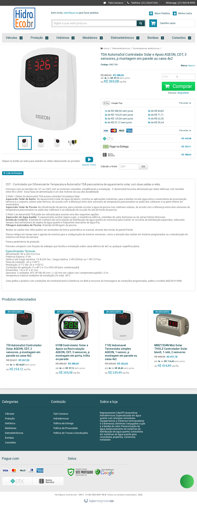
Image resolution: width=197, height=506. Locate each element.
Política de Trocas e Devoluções (70, 433)
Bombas (9, 437)
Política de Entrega (63, 423)
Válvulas (9, 413)
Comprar (181, 86)
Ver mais (26, 356)
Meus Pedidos (162, 13)
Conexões (10, 442)
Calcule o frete (109, 166)
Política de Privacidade (65, 428)
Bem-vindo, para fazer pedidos (74, 13)
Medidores (10, 428)
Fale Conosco (115, 3)
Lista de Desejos (13, 173)
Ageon (191, 65)
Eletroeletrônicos (121, 48)
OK (143, 166)
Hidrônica (10, 423)
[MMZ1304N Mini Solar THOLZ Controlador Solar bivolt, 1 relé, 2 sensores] (172, 340)
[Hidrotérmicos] (24, 18)
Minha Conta (185, 13)
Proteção (10, 418)
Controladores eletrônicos (146, 48)
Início (106, 48)
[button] (89, 161)
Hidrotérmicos (61, 418)
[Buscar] (141, 23)
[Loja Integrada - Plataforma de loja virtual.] (98, 501)
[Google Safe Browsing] (104, 472)
